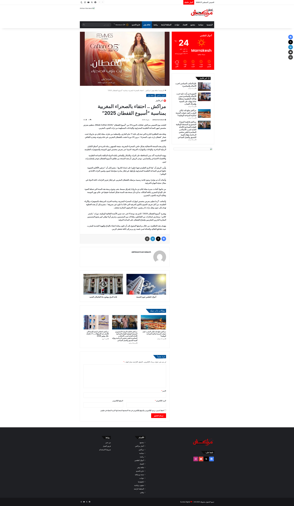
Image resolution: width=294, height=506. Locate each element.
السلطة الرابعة (166, 25)
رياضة (156, 25)
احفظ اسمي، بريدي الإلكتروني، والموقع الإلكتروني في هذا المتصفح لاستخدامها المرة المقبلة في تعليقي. (132, 410)
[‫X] (158, 238)
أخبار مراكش (161, 95)
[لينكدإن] (152, 238)
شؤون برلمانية (139, 485)
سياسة (200, 25)
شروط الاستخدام (105, 450)
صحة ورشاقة (139, 475)
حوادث (177, 25)
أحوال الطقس (139, 460)
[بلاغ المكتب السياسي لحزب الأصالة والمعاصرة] (204, 86)
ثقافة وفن (146, 25)
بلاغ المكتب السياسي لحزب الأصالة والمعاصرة (185, 84)
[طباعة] (147, 238)
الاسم (163, 391)
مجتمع (193, 25)
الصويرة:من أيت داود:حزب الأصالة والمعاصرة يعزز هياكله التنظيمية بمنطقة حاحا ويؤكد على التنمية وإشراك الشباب (186, 98)
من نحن (108, 442)
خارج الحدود (136, 25)
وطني (142, 492)
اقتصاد (185, 25)
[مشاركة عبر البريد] (290, 52)
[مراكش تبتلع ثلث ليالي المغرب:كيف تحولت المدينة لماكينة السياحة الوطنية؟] (153, 322)
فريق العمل (107, 446)
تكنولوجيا (141, 482)
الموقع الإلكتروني (117, 401)
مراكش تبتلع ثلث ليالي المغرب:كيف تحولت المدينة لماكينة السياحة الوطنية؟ (154, 2)
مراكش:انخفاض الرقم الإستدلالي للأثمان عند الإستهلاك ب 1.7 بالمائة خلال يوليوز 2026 (97, 333)
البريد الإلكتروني (160, 401)
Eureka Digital (185, 502)
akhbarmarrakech (158, 120)
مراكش (141, 450)
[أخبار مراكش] (201, 13)
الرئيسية (210, 25)
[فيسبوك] (163, 238)
